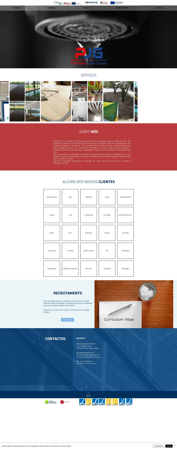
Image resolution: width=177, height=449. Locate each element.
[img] (51, 197)
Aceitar (169, 446)
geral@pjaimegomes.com (85, 353)
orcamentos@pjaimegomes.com (88, 355)
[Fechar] (175, 446)
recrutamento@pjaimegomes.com (88, 357)
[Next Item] (141, 101)
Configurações (158, 446)
